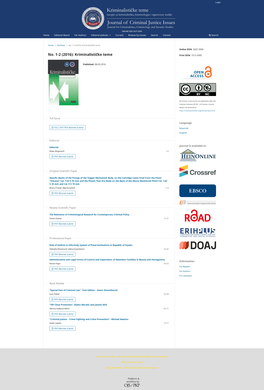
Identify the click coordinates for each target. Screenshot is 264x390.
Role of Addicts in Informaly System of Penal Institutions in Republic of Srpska (91, 245)
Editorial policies (100, 35)
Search (154, 35)
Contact (167, 35)
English (183, 132)
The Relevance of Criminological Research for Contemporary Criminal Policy (89, 214)
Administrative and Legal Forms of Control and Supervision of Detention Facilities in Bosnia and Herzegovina (107, 259)
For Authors (80, 35)
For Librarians (185, 275)
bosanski (183, 128)
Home (46, 35)
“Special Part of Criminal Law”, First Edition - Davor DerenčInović (84, 290)
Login (218, 2)
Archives (61, 45)
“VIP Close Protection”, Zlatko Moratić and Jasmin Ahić (78, 304)
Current (119, 35)
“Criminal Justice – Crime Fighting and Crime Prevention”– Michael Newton (89, 319)
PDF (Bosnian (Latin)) (63, 156)
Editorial (54, 147)
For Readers (184, 266)
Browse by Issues (137, 35)
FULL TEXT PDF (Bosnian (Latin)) (68, 127)
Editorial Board (62, 35)
